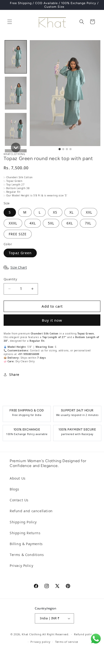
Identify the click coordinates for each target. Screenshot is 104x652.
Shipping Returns (25, 533)
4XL (33, 223)
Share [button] (14, 374)
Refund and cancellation (31, 511)
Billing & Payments (26, 543)
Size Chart (18, 267)
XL (71, 212)
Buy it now (52, 320)
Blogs (14, 489)
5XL (51, 223)
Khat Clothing (31, 634)
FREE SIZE (18, 234)
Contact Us (19, 500)
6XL (70, 223)
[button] (9, 21)
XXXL (13, 223)
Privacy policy (40, 642)
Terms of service (66, 642)
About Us (18, 478)
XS (55, 212)
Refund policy (84, 634)
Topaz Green (20, 253)
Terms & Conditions (27, 554)
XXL (89, 212)
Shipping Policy (23, 522)
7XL (88, 223)
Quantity (10, 279)
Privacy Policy (21, 565)
